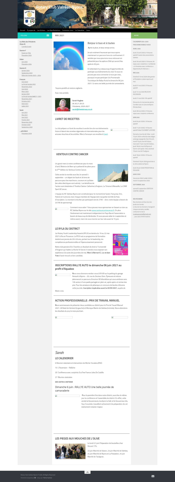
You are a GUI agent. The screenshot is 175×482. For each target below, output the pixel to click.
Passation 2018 (27, 133)
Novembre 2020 (27, 122)
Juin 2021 (25, 112)
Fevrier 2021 (26, 120)
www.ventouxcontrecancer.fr (103, 210)
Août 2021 (25, 104)
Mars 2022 (25, 92)
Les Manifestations (53, 30)
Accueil (22, 30)
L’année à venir (26, 47)
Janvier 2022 (26, 94)
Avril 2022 (25, 89)
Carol (106, 134)
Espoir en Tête (26, 53)
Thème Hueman (47, 478)
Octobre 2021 (26, 101)
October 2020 (26, 125)
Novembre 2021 (27, 99)
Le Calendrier (79, 30)
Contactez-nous (67, 30)
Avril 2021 (25, 117)
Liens (88, 30)
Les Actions (41, 30)
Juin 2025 (25, 62)
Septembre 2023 (27, 73)
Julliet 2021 (25, 106)
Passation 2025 (27, 55)
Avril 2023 (25, 82)
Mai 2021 (25, 115)
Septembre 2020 (27, 127)
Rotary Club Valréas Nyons (59, 7)
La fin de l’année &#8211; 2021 (31, 96)
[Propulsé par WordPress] (35, 477)
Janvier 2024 (26, 71)
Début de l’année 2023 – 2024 (31, 75)
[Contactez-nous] (48, 35)
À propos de (31, 30)
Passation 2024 (27, 64)
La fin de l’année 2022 (29, 84)
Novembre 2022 (27, 87)
